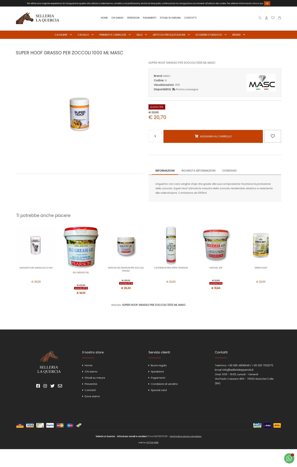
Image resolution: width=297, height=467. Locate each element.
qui (261, 3)
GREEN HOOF (261, 267)
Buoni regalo (159, 365)
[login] (266, 18)
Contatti (190, 17)
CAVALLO (83, 34)
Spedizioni (133, 17)
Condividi (229, 171)
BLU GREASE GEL (81, 272)
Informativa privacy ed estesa (185, 436)
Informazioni (165, 171)
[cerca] (260, 18)
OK (267, 3)
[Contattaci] (279, 18)
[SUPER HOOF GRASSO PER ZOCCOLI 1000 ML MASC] (79, 166)
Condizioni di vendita (164, 384)
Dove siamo (92, 396)
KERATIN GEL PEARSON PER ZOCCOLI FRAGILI (126, 269)
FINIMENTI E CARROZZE (112, 34)
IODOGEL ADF (216, 267)
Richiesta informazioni (198, 171)
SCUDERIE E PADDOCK (209, 34)
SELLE (139, 34)
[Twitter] (52, 386)
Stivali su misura (170, 17)
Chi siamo (117, 17)
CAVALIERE (61, 34)
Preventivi (91, 384)
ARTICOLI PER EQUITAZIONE (169, 34)
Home (104, 17)
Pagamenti (149, 17)
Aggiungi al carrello (216, 136)
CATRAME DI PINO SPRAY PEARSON (171, 267)
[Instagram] (45, 386)
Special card (159, 390)
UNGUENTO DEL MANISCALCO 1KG (36, 267)
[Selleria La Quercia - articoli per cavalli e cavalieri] (37, 28)
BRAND (236, 34)
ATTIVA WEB (152, 442)
